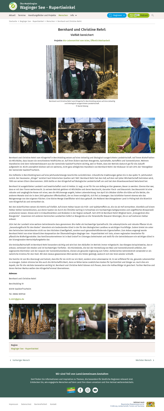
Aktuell (12, 15)
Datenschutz (26, 404)
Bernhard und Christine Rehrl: (70, 21)
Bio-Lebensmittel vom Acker (76, 40)
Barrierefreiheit (40, 404)
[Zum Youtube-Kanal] (95, 390)
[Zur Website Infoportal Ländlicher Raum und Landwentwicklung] (70, 390)
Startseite (13, 21)
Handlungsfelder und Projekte (42, 15)
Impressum (13, 404)
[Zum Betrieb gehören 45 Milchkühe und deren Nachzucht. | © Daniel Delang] (82, 135)
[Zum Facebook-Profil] (80, 390)
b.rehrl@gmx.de (16, 299)
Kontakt (53, 404)
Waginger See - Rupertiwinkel (32, 21)
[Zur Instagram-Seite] (87, 390)
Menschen (63, 15)
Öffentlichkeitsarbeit (100, 40)
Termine (22, 15)
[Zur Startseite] (14, 6)
